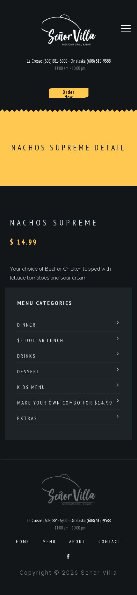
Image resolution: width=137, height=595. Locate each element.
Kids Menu (31, 387)
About (77, 541)
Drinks (26, 356)
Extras (27, 418)
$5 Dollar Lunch (40, 340)
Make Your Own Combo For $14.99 (64, 402)
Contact (109, 541)
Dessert (28, 371)
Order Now (68, 93)
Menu (49, 541)
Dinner (26, 325)
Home (23, 541)
